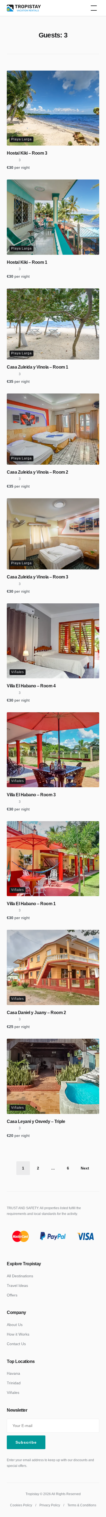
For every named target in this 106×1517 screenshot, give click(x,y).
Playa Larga (21, 139)
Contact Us (16, 1344)
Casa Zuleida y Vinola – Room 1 (37, 367)
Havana (13, 1373)
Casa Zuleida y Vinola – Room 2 (37, 472)
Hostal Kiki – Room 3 (27, 153)
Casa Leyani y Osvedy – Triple (36, 1121)
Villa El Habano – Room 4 (31, 686)
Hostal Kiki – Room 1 (27, 262)
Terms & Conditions (81, 1505)
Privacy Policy (49, 1505)
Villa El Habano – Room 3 (31, 794)
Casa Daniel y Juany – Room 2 (36, 1012)
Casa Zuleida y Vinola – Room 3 (37, 577)
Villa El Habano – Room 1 (31, 903)
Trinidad (14, 1383)
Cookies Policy (21, 1505)
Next (85, 1168)
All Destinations (20, 1276)
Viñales (17, 672)
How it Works (18, 1334)
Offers (12, 1295)
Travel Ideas (17, 1285)
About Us (15, 1324)
